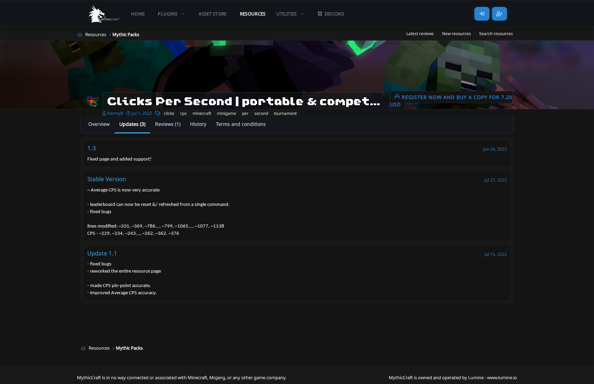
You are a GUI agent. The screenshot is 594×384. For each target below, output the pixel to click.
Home (138, 14)
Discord (334, 14)
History (198, 124)
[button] (171, 14)
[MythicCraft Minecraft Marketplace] (104, 13)
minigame (226, 113)
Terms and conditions (241, 124)
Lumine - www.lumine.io (492, 377)
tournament (285, 113)
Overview (99, 124)
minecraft (201, 113)
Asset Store (213, 14)
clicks (169, 113)
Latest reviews (420, 33)
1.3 (91, 148)
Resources (253, 14)
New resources (456, 33)
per (245, 113)
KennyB (115, 113)
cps (183, 113)
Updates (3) (132, 124)
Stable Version (106, 179)
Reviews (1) (167, 124)
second (261, 113)
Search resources (496, 33)
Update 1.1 (102, 253)
